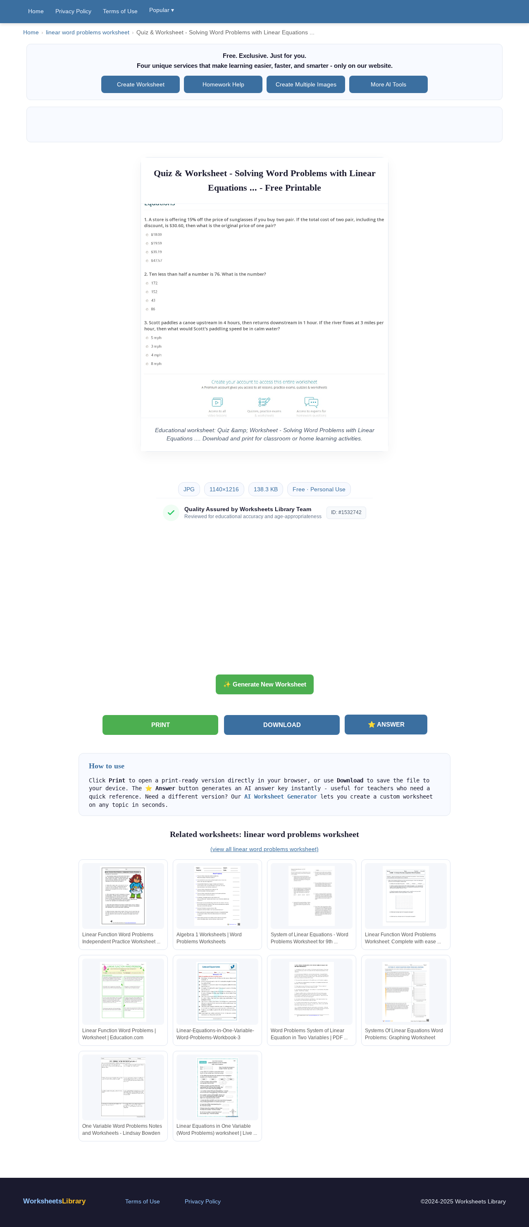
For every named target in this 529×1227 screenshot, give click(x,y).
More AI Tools (388, 84)
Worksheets (54, 1201)
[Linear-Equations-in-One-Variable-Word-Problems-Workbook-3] (217, 992)
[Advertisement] (264, 601)
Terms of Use (120, 11)
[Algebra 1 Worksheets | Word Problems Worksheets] (217, 896)
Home (36, 11)
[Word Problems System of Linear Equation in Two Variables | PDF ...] (311, 992)
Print (160, 724)
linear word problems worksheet (87, 32)
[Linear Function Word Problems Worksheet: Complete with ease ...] (406, 896)
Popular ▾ (161, 10)
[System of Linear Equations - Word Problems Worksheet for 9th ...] (311, 896)
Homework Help (223, 84)
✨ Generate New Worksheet (264, 684)
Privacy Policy (73, 11)
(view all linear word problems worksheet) (264, 849)
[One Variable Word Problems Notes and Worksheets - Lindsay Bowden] (123, 1087)
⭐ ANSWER (386, 724)
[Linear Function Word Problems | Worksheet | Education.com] (123, 992)
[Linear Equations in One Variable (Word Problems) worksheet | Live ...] (217, 1087)
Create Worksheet (140, 84)
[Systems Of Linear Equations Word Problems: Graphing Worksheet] (406, 992)
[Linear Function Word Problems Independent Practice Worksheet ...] (123, 896)
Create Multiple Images (306, 84)
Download (282, 724)
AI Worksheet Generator (280, 796)
